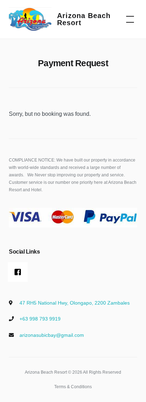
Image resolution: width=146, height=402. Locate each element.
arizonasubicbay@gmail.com (51, 335)
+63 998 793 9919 (40, 319)
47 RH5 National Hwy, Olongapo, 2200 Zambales (74, 303)
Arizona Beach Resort (84, 19)
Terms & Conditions (73, 386)
